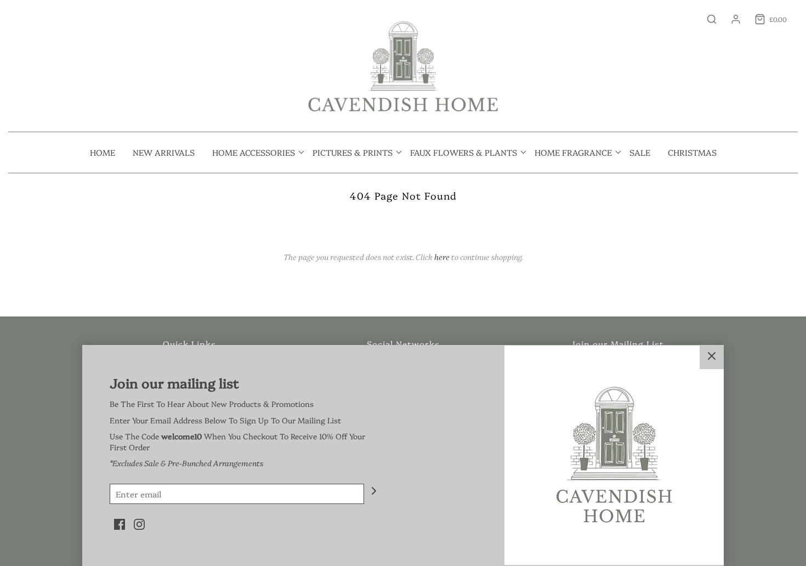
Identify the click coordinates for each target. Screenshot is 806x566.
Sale (639, 152)
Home (102, 152)
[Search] (706, 19)
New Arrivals (164, 152)
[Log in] (730, 19)
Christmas (692, 152)
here (442, 256)
